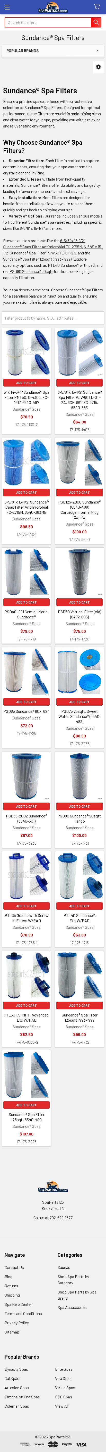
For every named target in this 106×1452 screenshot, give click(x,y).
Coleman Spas (17, 1406)
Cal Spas (12, 1378)
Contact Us (14, 1267)
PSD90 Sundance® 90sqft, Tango (79, 818)
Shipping (12, 1294)
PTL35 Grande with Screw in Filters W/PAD (27, 918)
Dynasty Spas (16, 1369)
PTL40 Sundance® (63, 265)
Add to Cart (26, 383)
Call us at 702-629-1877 (53, 1217)
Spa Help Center (18, 1304)
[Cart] (98, 7)
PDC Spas (63, 1396)
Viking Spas (65, 1387)
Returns (11, 1285)
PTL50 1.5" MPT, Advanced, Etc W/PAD (27, 1017)
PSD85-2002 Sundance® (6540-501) (26, 818)
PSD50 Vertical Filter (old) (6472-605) (79, 614)
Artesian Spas (17, 1387)
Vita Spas (63, 1378)
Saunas (64, 1267)
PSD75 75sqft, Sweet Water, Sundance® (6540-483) (79, 716)
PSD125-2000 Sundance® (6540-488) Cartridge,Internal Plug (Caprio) (79, 509)
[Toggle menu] (7, 7)
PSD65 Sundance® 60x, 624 (26, 711)
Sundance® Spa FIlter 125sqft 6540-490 (27, 1117)
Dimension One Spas (22, 1396)
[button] (98, 67)
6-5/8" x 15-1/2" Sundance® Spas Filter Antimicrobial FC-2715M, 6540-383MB (27, 507)
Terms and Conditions (23, 1313)
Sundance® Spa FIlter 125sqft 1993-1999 (80, 1017)
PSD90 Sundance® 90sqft (31, 271)
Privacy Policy (17, 1322)
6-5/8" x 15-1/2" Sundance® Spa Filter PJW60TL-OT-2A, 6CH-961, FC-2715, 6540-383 (80, 400)
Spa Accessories (72, 1307)
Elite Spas (64, 1369)
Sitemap (12, 1331)
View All (61, 1406)
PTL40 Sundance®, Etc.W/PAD (80, 918)
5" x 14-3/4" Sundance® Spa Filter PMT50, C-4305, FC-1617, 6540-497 (26, 397)
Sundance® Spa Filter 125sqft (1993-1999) (37, 258)
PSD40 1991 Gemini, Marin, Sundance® (26, 614)
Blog (8, 1276)
